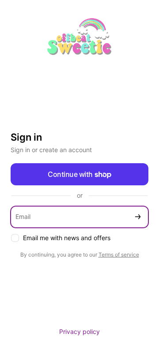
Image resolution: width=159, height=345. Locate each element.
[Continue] (137, 217)
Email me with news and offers (66, 238)
